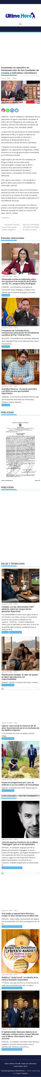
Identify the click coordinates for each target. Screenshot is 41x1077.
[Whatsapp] (8, 110)
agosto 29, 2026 (7, 672)
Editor (15, 78)
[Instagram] (3, 110)
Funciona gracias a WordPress (13, 1071)
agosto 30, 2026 (7, 276)
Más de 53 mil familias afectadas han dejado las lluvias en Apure (31, 227)
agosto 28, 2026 (7, 780)
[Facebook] (12, 110)
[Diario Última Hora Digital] (3, 29)
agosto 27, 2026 (7, 1029)
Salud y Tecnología (15, 632)
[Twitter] (17, 110)
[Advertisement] (20, 47)
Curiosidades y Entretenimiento (12, 868)
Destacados (5, 218)
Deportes (5, 632)
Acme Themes (22, 1073)
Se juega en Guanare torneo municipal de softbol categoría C (11, 227)
